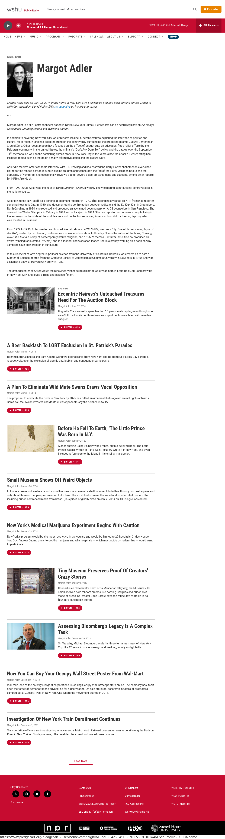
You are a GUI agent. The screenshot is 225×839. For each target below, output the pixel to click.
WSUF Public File (180, 796)
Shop (173, 36)
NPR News (63, 288)
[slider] (24, 25)
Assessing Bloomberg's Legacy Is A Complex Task (105, 629)
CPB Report (131, 788)
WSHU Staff (14, 57)
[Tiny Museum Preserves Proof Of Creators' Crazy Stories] (30, 581)
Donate (212, 9)
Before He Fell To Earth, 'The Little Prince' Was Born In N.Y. (102, 431)
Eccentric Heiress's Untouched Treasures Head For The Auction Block (101, 297)
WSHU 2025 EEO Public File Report (97, 804)
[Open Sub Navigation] (25, 36)
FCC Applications (134, 804)
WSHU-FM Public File (182, 788)
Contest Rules (132, 796)
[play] (8, 26)
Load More (80, 761)
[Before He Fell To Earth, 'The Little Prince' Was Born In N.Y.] (30, 438)
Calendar (97, 36)
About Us (113, 36)
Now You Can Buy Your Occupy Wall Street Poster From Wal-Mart (75, 673)
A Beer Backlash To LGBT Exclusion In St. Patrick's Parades (69, 345)
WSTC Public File (180, 804)
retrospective (62, 106)
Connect (154, 36)
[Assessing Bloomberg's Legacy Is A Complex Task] (30, 636)
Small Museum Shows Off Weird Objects (49, 480)
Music (34, 36)
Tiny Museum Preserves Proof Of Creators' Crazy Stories (103, 573)
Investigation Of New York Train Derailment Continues (64, 719)
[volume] (18, 26)
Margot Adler (64, 306)
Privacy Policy (86, 796)
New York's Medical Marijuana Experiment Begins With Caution (73, 525)
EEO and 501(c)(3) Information (96, 811)
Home (7, 36)
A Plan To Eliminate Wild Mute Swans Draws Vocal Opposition (72, 387)
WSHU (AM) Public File (137, 811)
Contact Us (85, 788)
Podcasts (75, 36)
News (18, 36)
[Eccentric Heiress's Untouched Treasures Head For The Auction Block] (30, 300)
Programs (53, 36)
